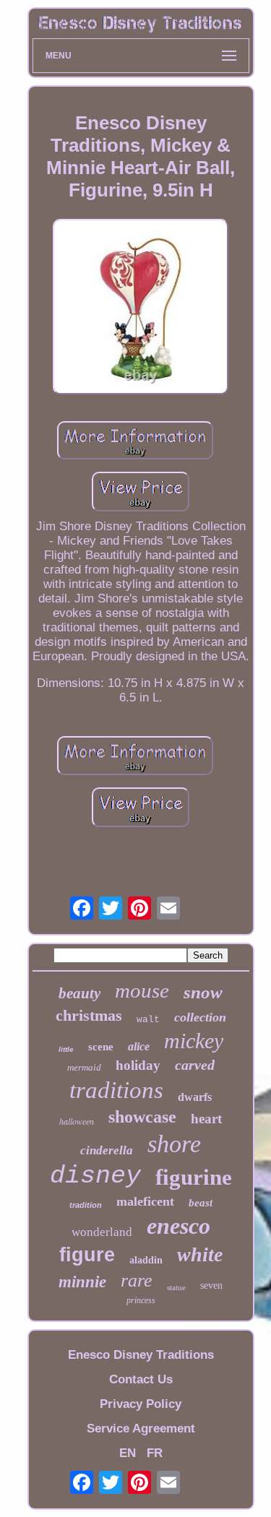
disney (95, 1176)
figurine (193, 1177)
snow (203, 992)
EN (127, 1453)
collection (200, 1017)
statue (176, 1287)
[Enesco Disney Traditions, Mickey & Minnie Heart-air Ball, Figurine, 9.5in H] (141, 308)
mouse (142, 990)
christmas (89, 1015)
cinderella (106, 1150)
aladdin (146, 1260)
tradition (85, 1205)
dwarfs (195, 1097)
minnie (82, 1282)
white (200, 1254)
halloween (76, 1121)
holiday (138, 1065)
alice (139, 1046)
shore (174, 1144)
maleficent (145, 1201)
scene (100, 1047)
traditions (116, 1090)
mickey (193, 1041)
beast (200, 1203)
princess (140, 1300)
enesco (178, 1226)
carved (195, 1065)
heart (206, 1118)
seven (211, 1285)
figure (87, 1255)
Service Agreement (141, 1428)
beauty (79, 993)
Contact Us (141, 1379)
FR (155, 1453)
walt (148, 1019)
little (66, 1049)
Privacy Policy (140, 1404)
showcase (142, 1116)
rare (136, 1280)
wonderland (102, 1232)
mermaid (84, 1067)
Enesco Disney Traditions (141, 1355)
